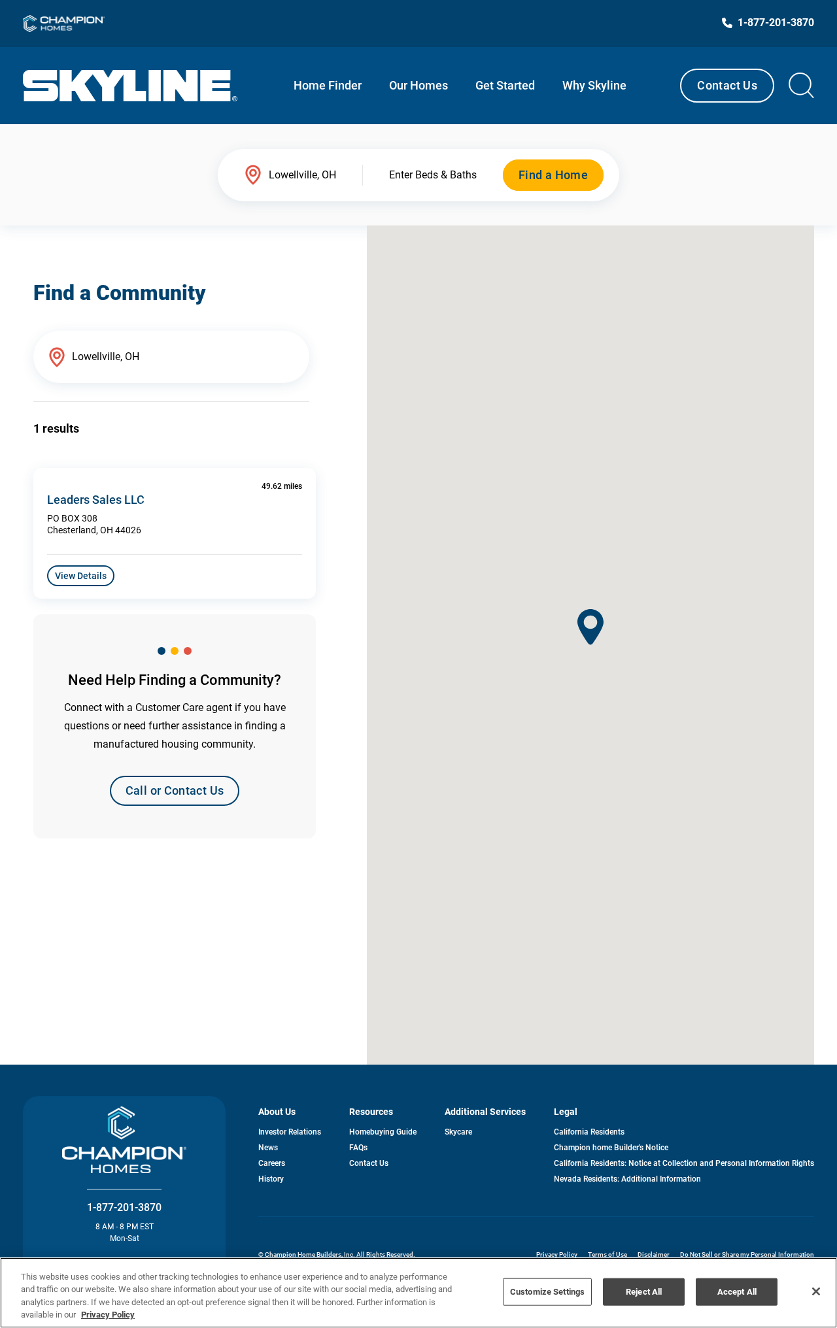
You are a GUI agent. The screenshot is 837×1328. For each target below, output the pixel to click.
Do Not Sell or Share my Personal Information (747, 1254)
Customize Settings (547, 1292)
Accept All (737, 1292)
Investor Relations (289, 1132)
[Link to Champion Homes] (64, 23)
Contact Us (727, 85)
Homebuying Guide (383, 1132)
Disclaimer (654, 1254)
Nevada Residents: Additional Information (627, 1179)
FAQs (358, 1147)
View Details (81, 576)
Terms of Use (607, 1254)
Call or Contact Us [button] (175, 790)
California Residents (589, 1132)
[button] (590, 627)
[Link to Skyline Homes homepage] (130, 85)
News (268, 1147)
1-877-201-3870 (124, 1207)
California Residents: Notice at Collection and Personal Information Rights (684, 1163)
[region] (418, 1292)
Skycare (458, 1132)
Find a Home (553, 175)
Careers (271, 1163)
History (271, 1179)
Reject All (644, 1292)
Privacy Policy (556, 1254)
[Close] (816, 1291)
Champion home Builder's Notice (611, 1147)
